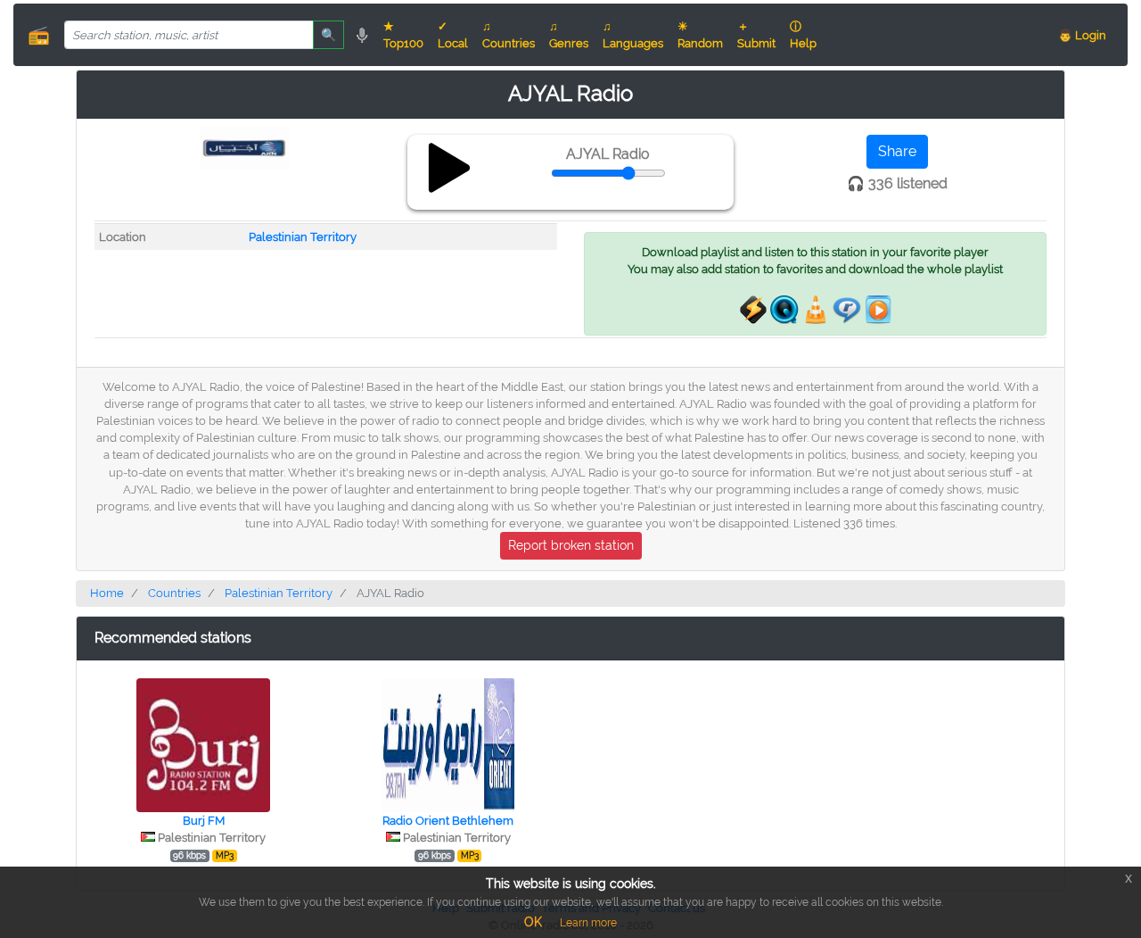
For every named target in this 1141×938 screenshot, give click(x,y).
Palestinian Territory (303, 237)
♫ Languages (633, 35)
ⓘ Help (803, 35)
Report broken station (571, 545)
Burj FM (204, 820)
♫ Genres (568, 35)
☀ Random (700, 35)
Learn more (588, 923)
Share (897, 151)
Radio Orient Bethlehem (447, 820)
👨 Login (1082, 35)
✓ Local (453, 35)
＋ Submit (756, 35)
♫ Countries (508, 35)
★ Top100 (403, 35)
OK (533, 922)
